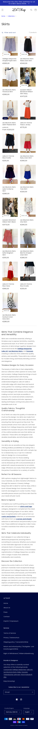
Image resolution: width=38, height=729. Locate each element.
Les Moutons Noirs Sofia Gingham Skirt (9, 253)
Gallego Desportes (24, 349)
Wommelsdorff (26, 675)
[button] (2, 10)
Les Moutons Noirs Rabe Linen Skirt (26, 60)
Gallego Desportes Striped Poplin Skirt (9, 60)
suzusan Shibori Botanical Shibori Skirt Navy (26, 92)
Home (3, 16)
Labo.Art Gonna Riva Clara (8, 285)
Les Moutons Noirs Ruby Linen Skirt (26, 157)
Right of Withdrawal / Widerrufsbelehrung (19, 653)
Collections (11, 16)
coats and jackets (9, 517)
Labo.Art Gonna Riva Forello (8, 157)
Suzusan (29, 351)
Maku (19, 672)
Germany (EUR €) (12, 712)
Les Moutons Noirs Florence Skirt (9, 91)
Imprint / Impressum (11, 621)
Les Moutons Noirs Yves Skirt (26, 188)
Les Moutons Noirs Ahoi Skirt (26, 221)
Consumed (8, 670)
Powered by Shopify (22, 725)
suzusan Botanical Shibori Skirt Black (9, 221)
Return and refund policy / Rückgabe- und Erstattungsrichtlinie (19, 648)
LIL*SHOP (16, 725)
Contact (7, 617)
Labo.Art (5, 351)
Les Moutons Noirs (16, 351)
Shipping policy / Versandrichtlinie (16, 642)
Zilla (5, 677)
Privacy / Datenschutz (11, 638)
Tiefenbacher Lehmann (12, 675)
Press (5, 612)
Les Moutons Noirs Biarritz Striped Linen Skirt (26, 253)
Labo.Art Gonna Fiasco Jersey (26, 124)
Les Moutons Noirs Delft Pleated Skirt (9, 124)
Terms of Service (10, 633)
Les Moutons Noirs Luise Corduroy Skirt (9, 189)
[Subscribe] (32, 692)
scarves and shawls (24, 519)
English (27, 712)
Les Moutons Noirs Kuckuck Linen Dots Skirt (9, 317)
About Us (7, 608)
